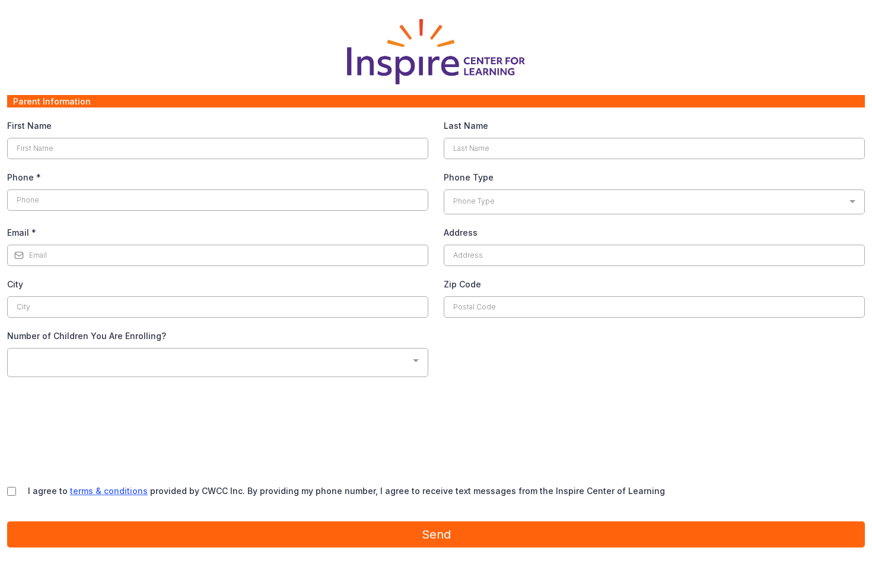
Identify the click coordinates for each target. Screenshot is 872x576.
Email (21, 232)
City (15, 284)
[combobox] (654, 201)
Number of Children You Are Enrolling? (86, 336)
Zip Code (462, 284)
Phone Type (469, 177)
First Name (29, 126)
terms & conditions (109, 491)
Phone (24, 177)
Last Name (466, 126)
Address (461, 232)
